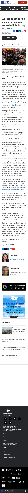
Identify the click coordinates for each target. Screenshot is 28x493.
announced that (18, 137)
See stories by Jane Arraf (17, 259)
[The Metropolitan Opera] (13, 478)
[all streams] (26, 491)
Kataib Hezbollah (7, 151)
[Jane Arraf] (5, 257)
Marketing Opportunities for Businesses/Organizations (10, 444)
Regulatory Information (9, 451)
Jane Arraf (9, 28)
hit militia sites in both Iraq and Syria (13, 189)
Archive (5, 461)
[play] (2, 491)
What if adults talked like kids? (10, 355)
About (4, 433)
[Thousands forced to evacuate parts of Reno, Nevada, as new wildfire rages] (7, 330)
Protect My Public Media (9, 457)
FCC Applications (7, 454)
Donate (23, 2)
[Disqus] (14, 385)
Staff (4, 447)
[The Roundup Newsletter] (14, 306)
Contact (5, 437)
